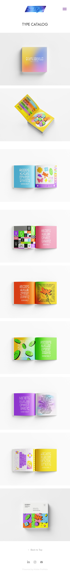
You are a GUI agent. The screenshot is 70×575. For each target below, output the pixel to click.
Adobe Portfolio (41, 569)
